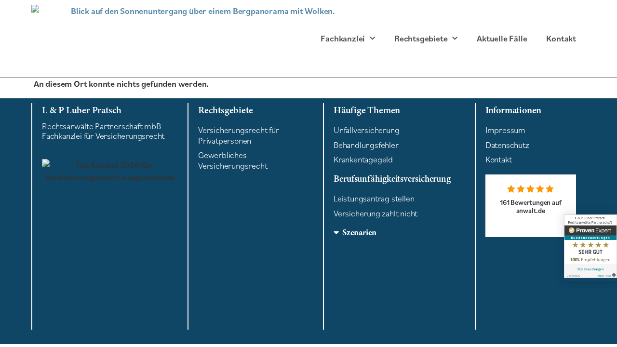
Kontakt (561, 38)
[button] (399, 232)
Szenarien (359, 232)
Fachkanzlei (343, 38)
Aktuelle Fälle (502, 38)
